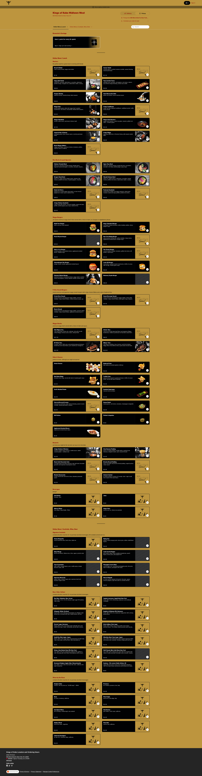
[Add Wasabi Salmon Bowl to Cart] (147, 184)
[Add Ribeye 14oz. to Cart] (147, 349)
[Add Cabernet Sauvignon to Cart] (98, 742)
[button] (60, 27)
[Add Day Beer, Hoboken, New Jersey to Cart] (98, 605)
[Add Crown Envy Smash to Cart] (98, 303)
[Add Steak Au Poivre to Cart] (98, 197)
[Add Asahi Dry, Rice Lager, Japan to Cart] (98, 644)
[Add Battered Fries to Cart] (147, 370)
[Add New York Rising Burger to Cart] (147, 243)
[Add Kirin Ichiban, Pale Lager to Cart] (147, 631)
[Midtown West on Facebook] (12, 766)
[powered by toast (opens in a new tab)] (12, 772)
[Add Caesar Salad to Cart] (147, 74)
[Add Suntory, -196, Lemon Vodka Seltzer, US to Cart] (147, 670)
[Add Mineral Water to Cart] (98, 515)
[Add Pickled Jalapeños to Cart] (147, 422)
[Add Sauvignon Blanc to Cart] (98, 716)
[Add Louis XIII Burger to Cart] (147, 269)
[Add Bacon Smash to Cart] (98, 316)
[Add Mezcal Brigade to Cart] (147, 584)
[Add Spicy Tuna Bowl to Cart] (147, 171)
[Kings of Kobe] (8, 3)
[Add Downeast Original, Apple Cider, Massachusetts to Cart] (98, 670)
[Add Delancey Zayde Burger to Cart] (147, 282)
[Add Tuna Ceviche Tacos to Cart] (147, 87)
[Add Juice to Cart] (147, 502)
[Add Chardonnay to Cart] (147, 716)
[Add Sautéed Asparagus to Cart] (147, 396)
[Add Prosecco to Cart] (147, 690)
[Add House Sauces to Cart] (98, 370)
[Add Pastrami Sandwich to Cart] (147, 197)
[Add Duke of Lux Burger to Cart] (98, 256)
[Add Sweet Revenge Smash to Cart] (147, 303)
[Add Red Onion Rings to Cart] (98, 383)
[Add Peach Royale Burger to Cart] (98, 243)
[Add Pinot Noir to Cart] (147, 729)
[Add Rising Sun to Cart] (147, 545)
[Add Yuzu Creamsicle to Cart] (98, 571)
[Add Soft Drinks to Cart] (98, 502)
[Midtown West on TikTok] (9, 766)
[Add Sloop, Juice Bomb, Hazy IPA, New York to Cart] (98, 657)
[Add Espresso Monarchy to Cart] (98, 584)
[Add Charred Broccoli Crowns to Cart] (98, 409)
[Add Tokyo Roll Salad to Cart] (98, 87)
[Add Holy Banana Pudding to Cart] (147, 456)
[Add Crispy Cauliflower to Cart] (147, 113)
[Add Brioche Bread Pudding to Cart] (147, 469)
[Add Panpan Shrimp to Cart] (98, 100)
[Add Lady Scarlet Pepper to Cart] (147, 558)
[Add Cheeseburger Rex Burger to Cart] (98, 269)
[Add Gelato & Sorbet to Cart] (147, 482)
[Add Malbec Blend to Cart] (98, 729)
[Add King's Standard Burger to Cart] (147, 230)
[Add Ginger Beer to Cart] (147, 515)
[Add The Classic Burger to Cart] (147, 256)
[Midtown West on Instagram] (7, 766)
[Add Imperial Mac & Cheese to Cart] (98, 139)
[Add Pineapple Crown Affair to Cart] (147, 571)
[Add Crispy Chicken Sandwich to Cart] (98, 210)
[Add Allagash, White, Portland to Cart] (98, 618)
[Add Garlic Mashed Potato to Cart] (98, 396)
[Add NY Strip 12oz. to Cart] (98, 349)
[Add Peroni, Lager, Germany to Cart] (98, 631)
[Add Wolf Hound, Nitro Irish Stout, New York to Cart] (147, 657)
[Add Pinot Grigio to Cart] (147, 703)
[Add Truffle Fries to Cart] (147, 383)
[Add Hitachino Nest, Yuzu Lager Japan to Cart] (147, 644)
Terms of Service (24, 771)
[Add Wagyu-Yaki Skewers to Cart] (147, 126)
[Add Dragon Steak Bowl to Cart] (98, 184)
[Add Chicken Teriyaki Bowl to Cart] (98, 171)
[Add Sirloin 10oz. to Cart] (147, 336)
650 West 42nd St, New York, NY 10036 (17, 756)
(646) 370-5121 (10, 755)
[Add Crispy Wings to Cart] (147, 139)
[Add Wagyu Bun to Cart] (98, 113)
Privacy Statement (36, 771)
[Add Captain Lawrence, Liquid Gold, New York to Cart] (147, 605)
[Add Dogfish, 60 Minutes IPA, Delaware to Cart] (147, 618)
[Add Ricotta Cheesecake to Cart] (98, 482)
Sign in (193, 3)
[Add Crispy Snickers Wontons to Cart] (98, 456)
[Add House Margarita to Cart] (98, 545)
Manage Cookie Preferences (51, 771)
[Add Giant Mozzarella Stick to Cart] (147, 100)
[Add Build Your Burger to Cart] (98, 230)
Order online (10, 763)
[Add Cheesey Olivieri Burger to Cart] (98, 282)
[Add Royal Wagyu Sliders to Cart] (98, 152)
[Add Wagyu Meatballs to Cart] (98, 126)
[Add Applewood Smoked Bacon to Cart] (98, 435)
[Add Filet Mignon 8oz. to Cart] (98, 336)
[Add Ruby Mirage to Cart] (98, 558)
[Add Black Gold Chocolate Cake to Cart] (98, 469)
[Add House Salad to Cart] (147, 409)
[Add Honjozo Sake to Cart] (98, 690)
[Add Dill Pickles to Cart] (98, 422)
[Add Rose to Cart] (98, 703)
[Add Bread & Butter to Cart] (98, 74)
